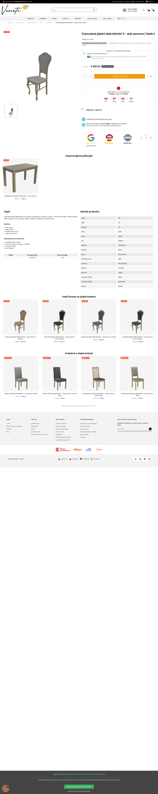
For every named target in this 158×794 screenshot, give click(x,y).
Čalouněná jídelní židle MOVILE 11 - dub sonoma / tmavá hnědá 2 (137, 338)
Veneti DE (86, 459)
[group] (20, 379)
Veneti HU (96, 459)
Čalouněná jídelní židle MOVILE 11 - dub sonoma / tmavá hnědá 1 (59, 338)
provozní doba (132, 11)
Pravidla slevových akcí (63, 440)
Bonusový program (118, 1)
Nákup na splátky (61, 426)
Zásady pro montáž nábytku (88, 423)
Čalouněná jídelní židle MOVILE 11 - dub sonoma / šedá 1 (98, 337)
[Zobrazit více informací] (107, 54)
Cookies (82, 437)
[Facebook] (135, 459)
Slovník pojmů (84, 429)
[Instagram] (149, 459)
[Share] (141, 138)
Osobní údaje (35, 423)
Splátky (133, 1)
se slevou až (19, 1)
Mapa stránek (84, 434)
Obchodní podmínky (62, 429)
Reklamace (59, 434)
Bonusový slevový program (14, 426)
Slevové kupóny (36, 432)
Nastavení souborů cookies (39, 434)
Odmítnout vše (73, 791)
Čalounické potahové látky (88, 432)
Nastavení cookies (84, 791)
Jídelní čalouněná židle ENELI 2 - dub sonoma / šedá (20, 394)
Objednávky (34, 426)
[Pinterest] (151, 138)
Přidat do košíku (120, 76)
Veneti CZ (64, 459)
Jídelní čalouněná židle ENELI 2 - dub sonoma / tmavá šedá (60, 394)
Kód (83, 39)
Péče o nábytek (85, 426)
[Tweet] (146, 138)
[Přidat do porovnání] (151, 76)
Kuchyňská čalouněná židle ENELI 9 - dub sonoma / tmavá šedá (98, 394)
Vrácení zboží (60, 432)
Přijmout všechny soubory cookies (79, 787)
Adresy (33, 429)
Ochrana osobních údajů (63, 437)
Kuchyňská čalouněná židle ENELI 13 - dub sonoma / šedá (137, 394)
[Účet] (143, 9)
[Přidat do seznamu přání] (148, 76)
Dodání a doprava (61, 423)
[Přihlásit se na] (150, 429)
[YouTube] (140, 459)
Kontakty (9, 429)
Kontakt (138, 1)
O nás (8, 423)
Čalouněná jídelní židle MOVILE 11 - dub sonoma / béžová (20, 338)
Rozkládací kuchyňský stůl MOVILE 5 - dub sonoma (20, 196)
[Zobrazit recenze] (109, 139)
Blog (142, 1)
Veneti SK (75, 459)
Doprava (127, 1)
